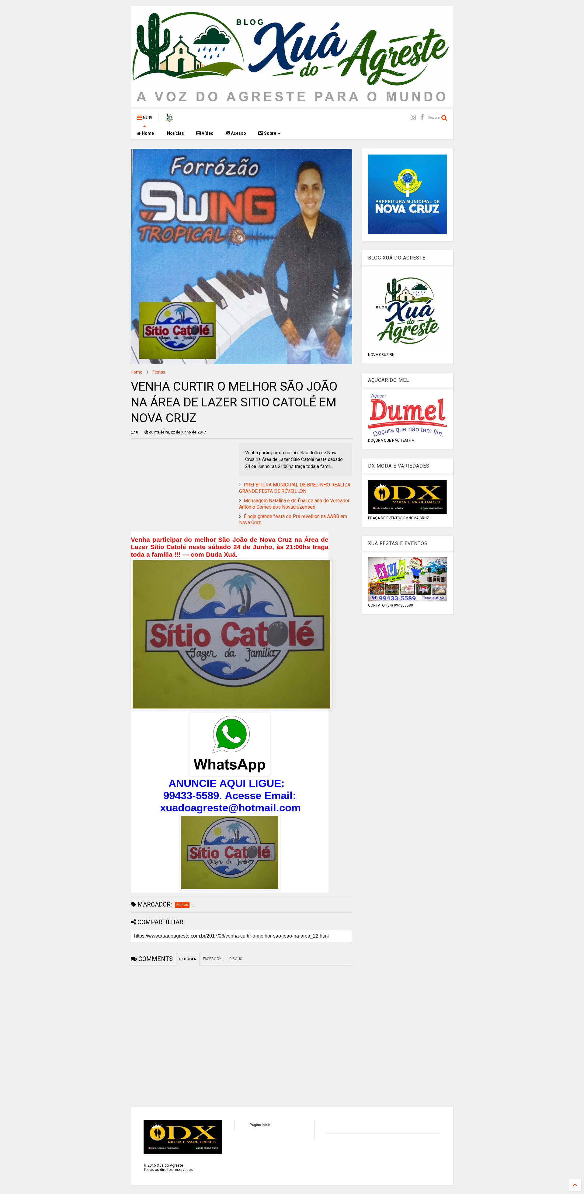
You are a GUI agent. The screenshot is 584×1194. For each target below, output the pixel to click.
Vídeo (207, 133)
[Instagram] (413, 117)
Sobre (269, 133)
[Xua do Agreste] (169, 119)
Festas (158, 372)
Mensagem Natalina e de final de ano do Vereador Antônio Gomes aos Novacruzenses (294, 504)
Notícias (175, 133)
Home (147, 133)
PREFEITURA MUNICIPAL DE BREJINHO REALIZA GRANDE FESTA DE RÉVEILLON (294, 488)
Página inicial (260, 1125)
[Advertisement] (182, 485)
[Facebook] (422, 117)
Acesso (238, 133)
